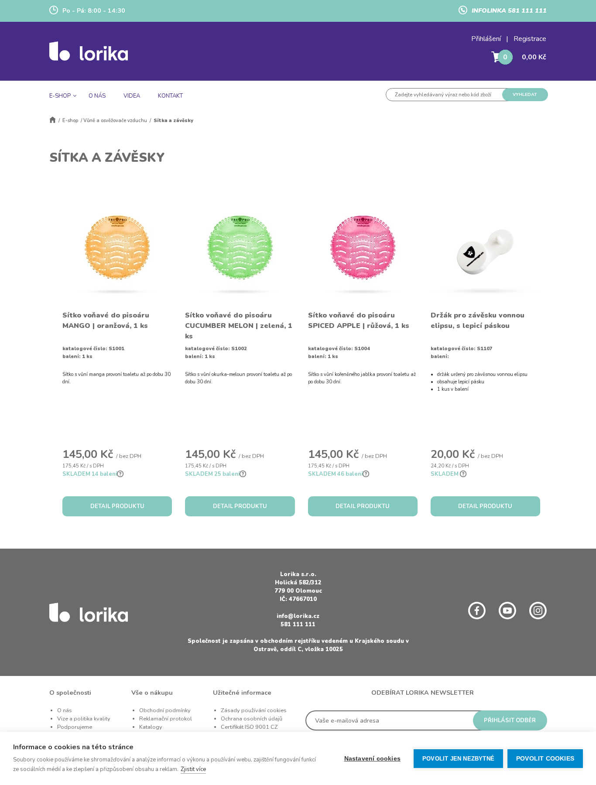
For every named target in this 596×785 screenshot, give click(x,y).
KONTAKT (170, 96)
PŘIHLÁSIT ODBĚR (510, 720)
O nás (64, 710)
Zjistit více (193, 769)
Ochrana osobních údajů (251, 719)
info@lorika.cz (298, 616)
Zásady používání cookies (254, 710)
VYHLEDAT (525, 94)
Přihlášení (486, 39)
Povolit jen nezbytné (458, 758)
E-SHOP (60, 96)
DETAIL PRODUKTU (117, 506)
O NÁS (97, 96)
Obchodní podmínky (165, 710)
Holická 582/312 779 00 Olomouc (298, 587)
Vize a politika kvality (83, 719)
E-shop (70, 120)
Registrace (530, 39)
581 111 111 (298, 624)
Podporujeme (74, 727)
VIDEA (131, 96)
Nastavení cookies (372, 758)
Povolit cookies (545, 758)
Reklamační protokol (165, 719)
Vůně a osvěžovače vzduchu (115, 120)
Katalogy (150, 727)
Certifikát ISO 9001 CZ (249, 727)
